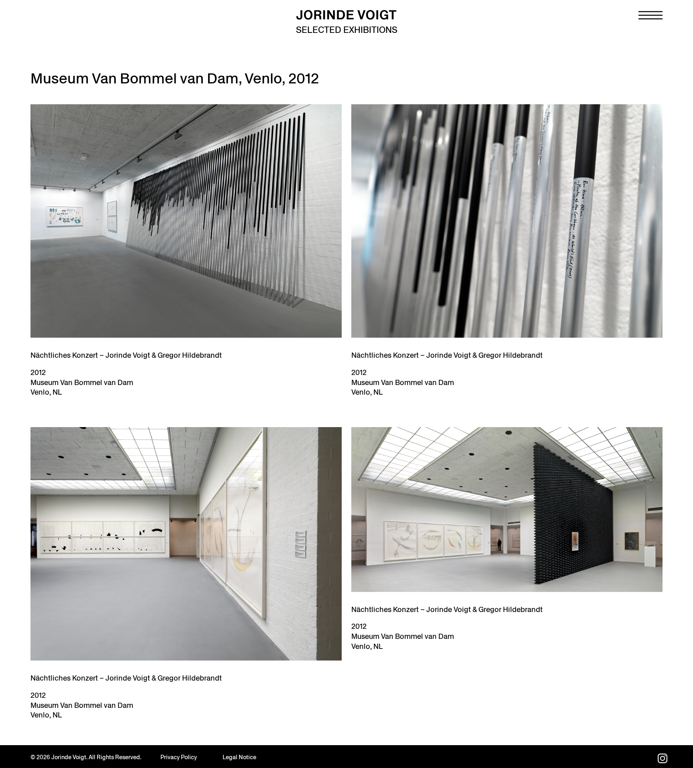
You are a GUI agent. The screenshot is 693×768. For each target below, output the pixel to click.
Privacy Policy (178, 757)
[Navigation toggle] (650, 15)
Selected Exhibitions (346, 30)
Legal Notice (239, 757)
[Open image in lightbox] (186, 221)
